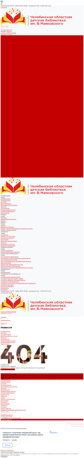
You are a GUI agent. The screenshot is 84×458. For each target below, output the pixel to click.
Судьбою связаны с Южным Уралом (13, 95)
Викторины (5, 103)
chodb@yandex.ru (7, 415)
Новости (3, 44)
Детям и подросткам (8, 64)
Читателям (4, 134)
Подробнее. (17, 455)
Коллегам (4, 402)
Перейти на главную (8, 369)
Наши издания (6, 84)
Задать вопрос (6, 379)
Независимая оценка (8, 47)
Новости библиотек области (10, 76)
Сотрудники (5, 50)
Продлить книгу (6, 34)
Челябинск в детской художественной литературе (18, 98)
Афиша (3, 128)
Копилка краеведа (7, 101)
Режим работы (6, 408)
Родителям (5, 67)
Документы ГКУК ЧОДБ (9, 81)
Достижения (5, 45)
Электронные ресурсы (8, 53)
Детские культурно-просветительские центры (17, 89)
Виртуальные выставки (9, 69)
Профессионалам (7, 147)
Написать (7, 445)
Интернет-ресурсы (7, 100)
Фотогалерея (5, 404)
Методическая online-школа (10, 87)
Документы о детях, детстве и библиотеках (15, 80)
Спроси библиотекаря (8, 33)
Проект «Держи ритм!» (8, 61)
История (4, 39)
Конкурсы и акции (7, 66)
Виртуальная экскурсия (9, 42)
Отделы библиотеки (8, 48)
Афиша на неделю (7, 58)
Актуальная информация (9, 78)
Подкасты (4, 177)
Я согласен (4, 456)
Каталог (3, 55)
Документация (6, 41)
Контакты (4, 7)
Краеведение (5, 162)
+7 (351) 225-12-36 (6, 30)
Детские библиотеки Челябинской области (16, 83)
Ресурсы (4, 123)
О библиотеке (5, 37)
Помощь (3, 407)
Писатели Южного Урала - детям (12, 94)
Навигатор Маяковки (8, 73)
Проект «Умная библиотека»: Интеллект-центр (17, 59)
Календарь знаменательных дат (12, 86)
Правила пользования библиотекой (13, 410)
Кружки (3, 70)
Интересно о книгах (7, 72)
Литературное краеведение (10, 92)
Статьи (3, 397)
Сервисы (4, 396)
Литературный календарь (10, 97)
